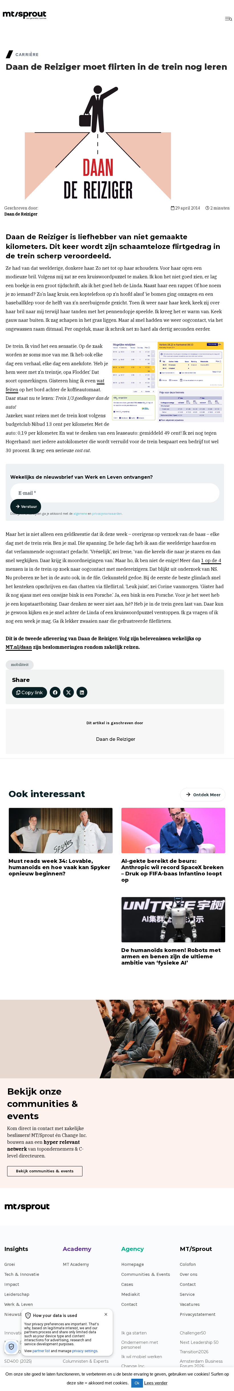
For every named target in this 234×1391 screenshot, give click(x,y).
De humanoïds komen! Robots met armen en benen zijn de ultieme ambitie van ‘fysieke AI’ (171, 956)
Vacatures (190, 1304)
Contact (129, 1304)
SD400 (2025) (18, 1361)
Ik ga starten (134, 1333)
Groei (9, 1264)
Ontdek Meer (207, 794)
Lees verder (156, 1382)
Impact (11, 1284)
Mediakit (130, 1294)
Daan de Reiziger (20, 214)
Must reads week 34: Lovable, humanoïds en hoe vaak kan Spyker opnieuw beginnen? (59, 867)
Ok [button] (137, 1383)
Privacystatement (197, 1314)
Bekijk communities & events (45, 1171)
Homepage (132, 1264)
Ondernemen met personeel (139, 1345)
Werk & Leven (18, 1304)
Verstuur (29, 506)
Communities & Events (145, 1274)
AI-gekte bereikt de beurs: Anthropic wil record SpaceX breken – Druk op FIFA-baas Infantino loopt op (172, 870)
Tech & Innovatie (21, 1274)
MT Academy (76, 1264)
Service (187, 1294)
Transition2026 (194, 1352)
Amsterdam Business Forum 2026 (201, 1364)
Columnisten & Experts (85, 1361)
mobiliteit (20, 664)
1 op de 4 (211, 560)
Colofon (188, 1264)
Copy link (31, 692)
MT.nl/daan (19, 647)
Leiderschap (16, 1294)
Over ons (188, 1274)
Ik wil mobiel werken (141, 1356)
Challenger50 (193, 1333)
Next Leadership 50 (199, 1342)
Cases (127, 1284)
